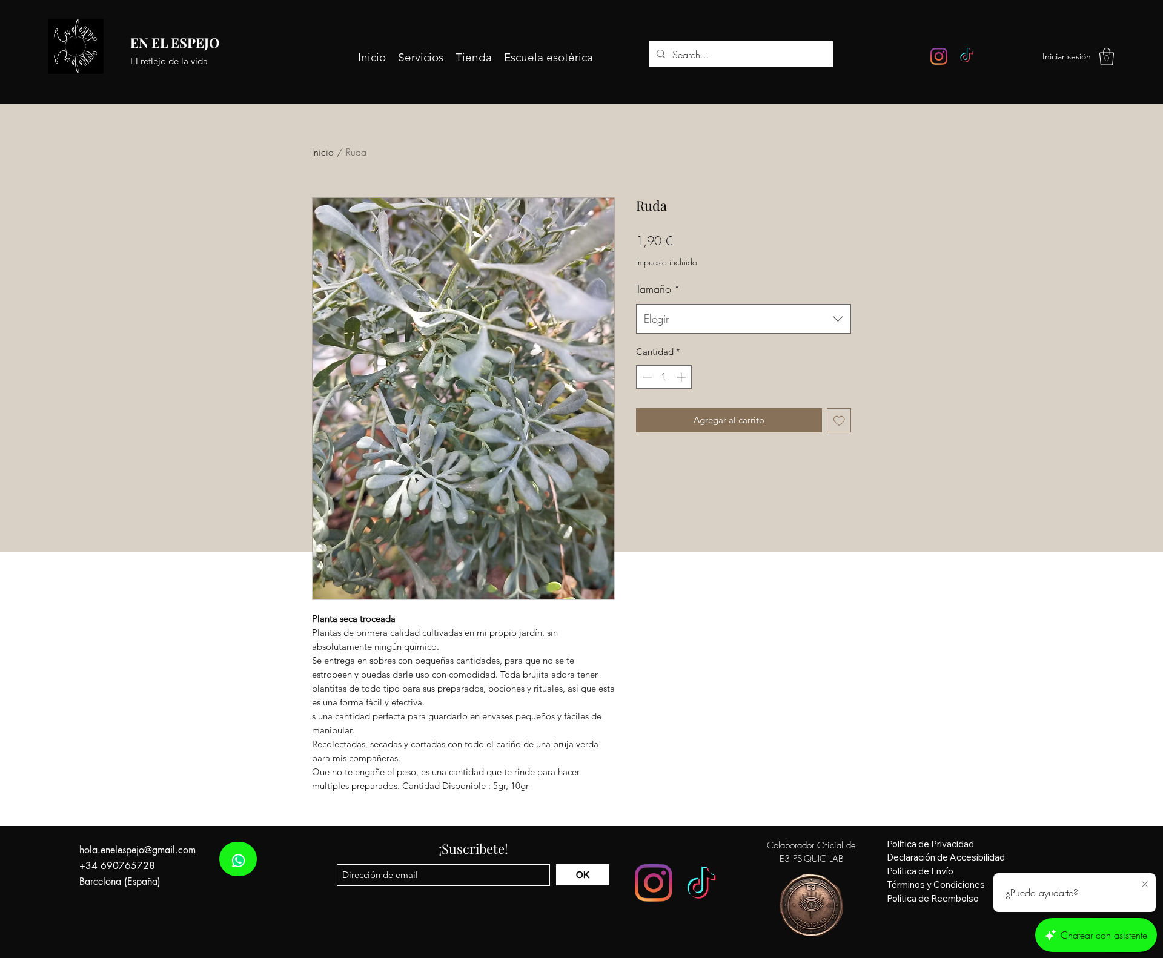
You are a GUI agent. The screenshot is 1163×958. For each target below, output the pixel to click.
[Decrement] (646, 377)
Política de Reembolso (933, 898)
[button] (1106, 56)
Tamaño (658, 289)
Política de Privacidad (930, 844)
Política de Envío (920, 871)
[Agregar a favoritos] (839, 420)
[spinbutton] (664, 377)
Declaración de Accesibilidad (946, 857)
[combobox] (743, 319)
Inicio (323, 152)
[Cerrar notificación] (1145, 884)
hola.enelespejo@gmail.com (137, 850)
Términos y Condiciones (936, 884)
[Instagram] (938, 56)
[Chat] (238, 859)
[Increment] (682, 377)
